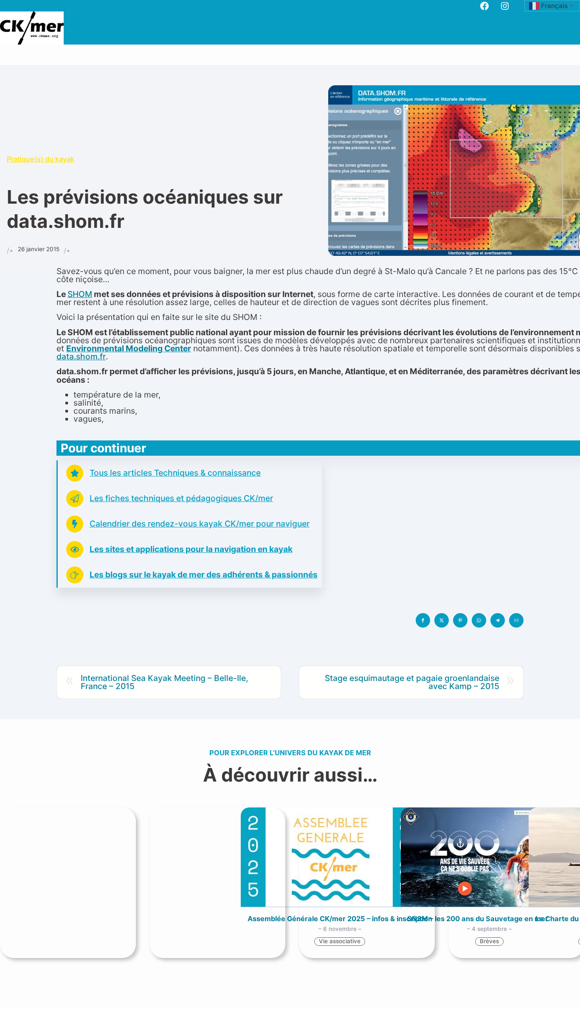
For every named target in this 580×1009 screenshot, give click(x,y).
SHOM (80, 294)
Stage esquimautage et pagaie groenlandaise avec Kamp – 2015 (412, 682)
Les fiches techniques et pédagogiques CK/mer (181, 498)
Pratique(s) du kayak (40, 159)
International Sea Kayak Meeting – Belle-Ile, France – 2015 (164, 682)
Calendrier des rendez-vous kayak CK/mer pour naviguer (200, 524)
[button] (423, 620)
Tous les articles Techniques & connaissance (175, 473)
